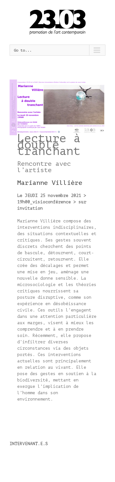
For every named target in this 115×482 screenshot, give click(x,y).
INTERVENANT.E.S (29, 443)
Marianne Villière (49, 182)
